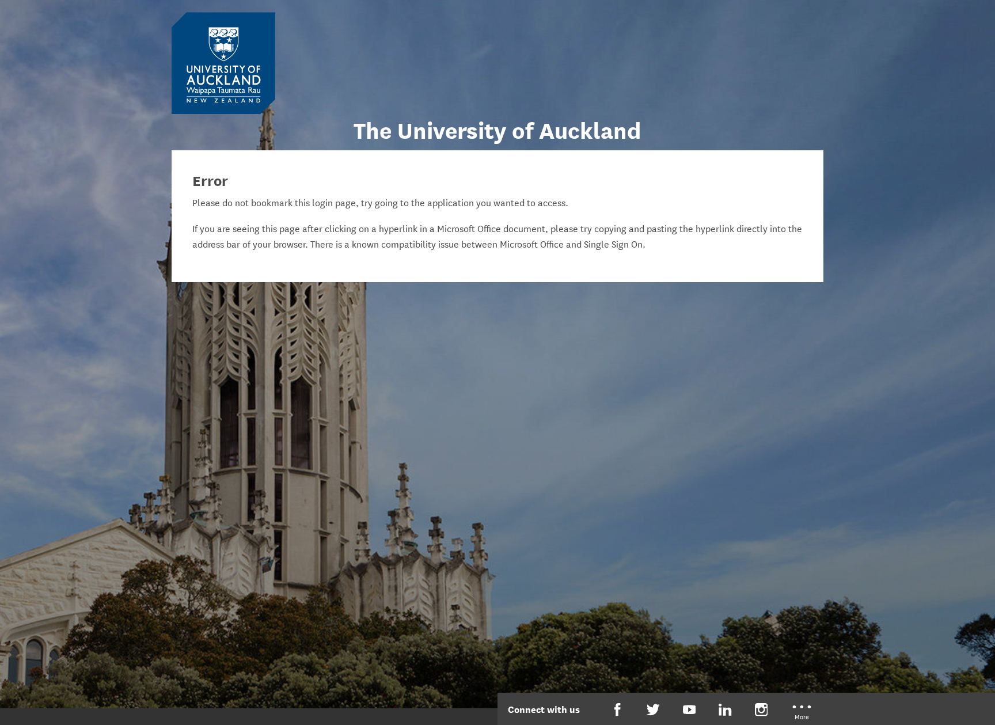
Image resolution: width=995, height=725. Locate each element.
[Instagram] (761, 709)
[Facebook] (617, 709)
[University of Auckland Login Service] (223, 62)
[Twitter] (653, 709)
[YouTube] (689, 709)
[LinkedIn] (725, 709)
